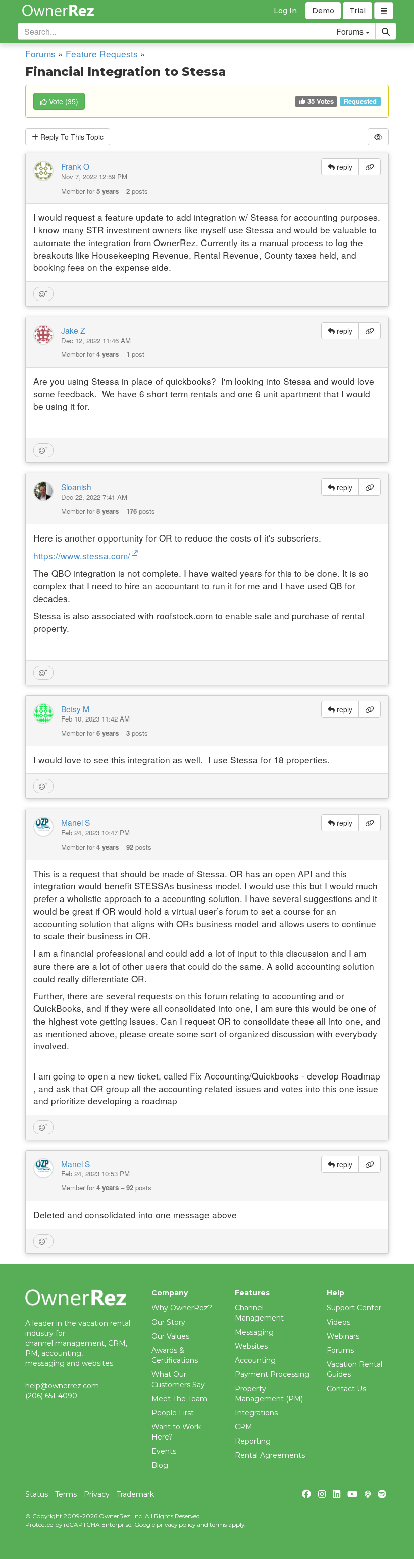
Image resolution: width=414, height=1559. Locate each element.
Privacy (97, 1494)
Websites (251, 1346)
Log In (285, 10)
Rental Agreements (270, 1455)
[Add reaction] (43, 294)
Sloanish (76, 486)
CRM (243, 1426)
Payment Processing (272, 1374)
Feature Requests (102, 53)
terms (218, 1524)
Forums (40, 53)
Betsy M (75, 708)
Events (163, 1451)
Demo (323, 10)
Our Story (168, 1322)
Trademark (135, 1494)
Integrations (256, 1412)
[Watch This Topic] (378, 136)
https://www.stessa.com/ (81, 555)
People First (172, 1412)
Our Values (170, 1336)
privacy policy (176, 1524)
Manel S (75, 822)
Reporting (253, 1441)
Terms (66, 1494)
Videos (338, 1322)
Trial (357, 10)
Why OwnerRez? (181, 1307)
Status (36, 1494)
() (63, 101)
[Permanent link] (369, 166)
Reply (71, 137)
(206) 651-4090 (51, 1395)
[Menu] (383, 10)
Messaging (254, 1332)
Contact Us (346, 1388)
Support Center (354, 1307)
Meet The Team (179, 1398)
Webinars (343, 1336)
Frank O (75, 166)
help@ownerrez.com (62, 1385)
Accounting (255, 1360)
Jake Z (73, 330)
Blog (159, 1465)
